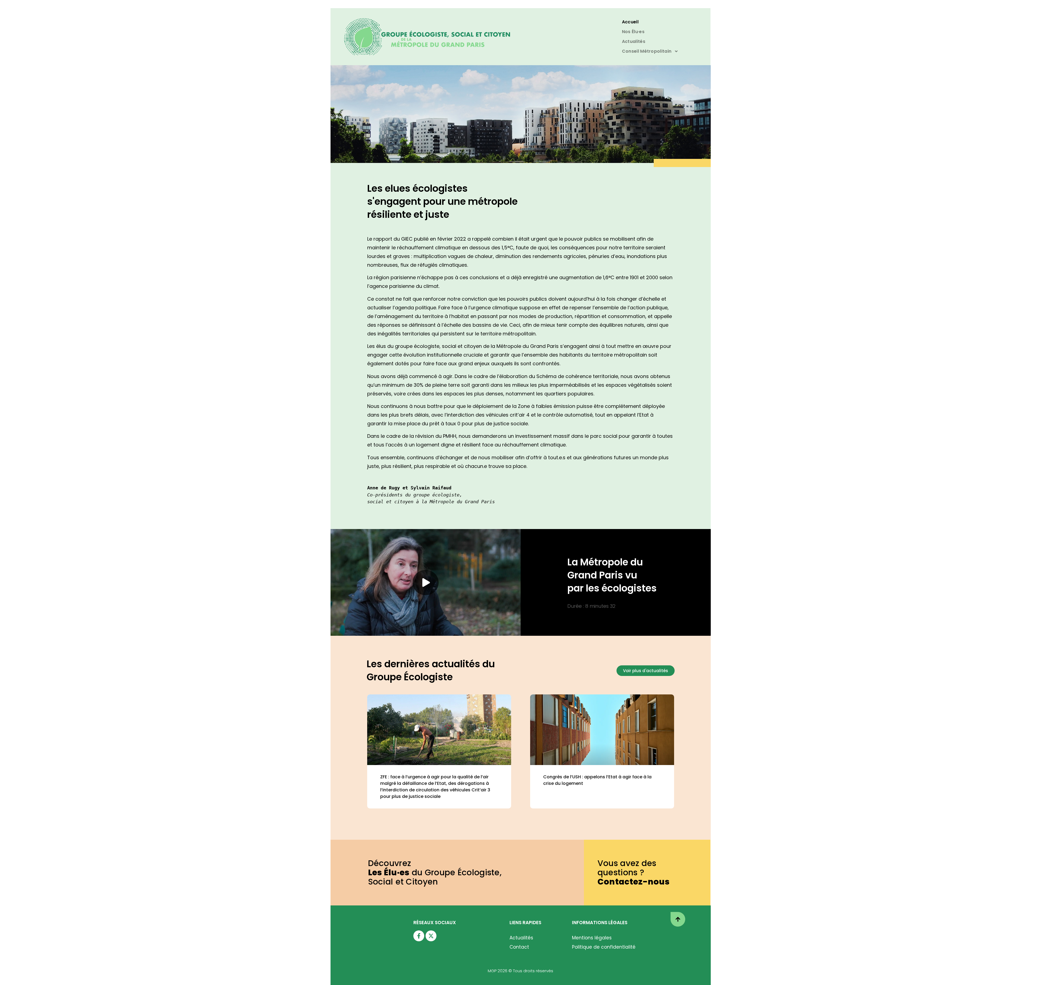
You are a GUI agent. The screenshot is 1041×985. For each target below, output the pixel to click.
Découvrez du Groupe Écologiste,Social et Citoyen (435, 872)
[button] (426, 582)
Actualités (633, 41)
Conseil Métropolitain (646, 51)
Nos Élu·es (633, 32)
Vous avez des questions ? (633, 872)
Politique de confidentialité (604, 947)
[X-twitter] (431, 935)
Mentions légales (592, 937)
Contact (519, 947)
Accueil (630, 22)
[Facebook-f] (418, 935)
